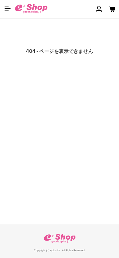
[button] (7, 8)
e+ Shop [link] (59, 238)
